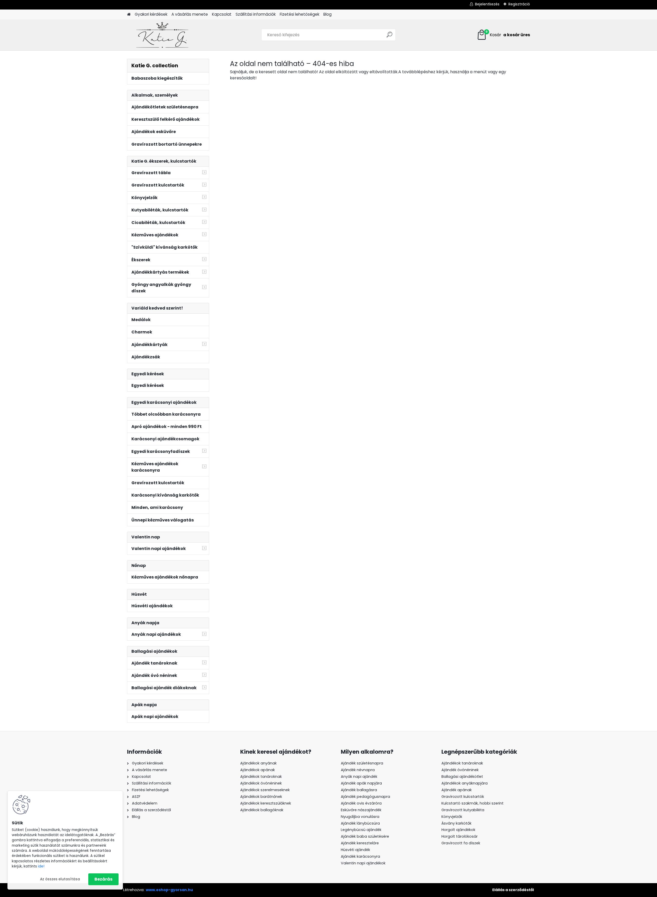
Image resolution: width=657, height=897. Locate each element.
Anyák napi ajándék (359, 776)
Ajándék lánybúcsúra (360, 823)
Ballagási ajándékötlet (462, 776)
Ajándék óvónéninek (460, 769)
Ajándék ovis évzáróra (361, 803)
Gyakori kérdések (151, 14)
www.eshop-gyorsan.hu (169, 889)
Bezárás (103, 879)
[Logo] (162, 35)
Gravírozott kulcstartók (462, 796)
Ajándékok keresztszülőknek (265, 803)
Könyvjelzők (451, 816)
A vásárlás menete (189, 14)
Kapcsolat (221, 14)
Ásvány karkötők (456, 823)
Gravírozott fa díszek (460, 843)
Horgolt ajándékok (458, 829)
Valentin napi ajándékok (363, 863)
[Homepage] (129, 15)
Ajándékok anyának (258, 763)
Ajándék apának (457, 789)
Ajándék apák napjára (361, 783)
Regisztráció (519, 4)
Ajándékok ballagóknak (261, 809)
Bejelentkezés (487, 4)
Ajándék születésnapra (362, 763)
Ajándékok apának (257, 769)
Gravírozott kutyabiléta (462, 809)
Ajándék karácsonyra (360, 856)
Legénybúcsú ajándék (361, 829)
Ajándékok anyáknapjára (464, 783)
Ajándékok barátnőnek (261, 796)
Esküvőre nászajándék (361, 809)
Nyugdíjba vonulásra (360, 816)
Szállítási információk (256, 14)
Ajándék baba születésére (365, 836)
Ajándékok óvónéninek (261, 783)
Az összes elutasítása (60, 879)
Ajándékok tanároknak (261, 776)
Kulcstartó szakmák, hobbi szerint (472, 803)
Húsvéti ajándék (355, 849)
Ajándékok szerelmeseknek (265, 789)
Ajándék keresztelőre (360, 843)
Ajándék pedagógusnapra (365, 796)
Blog (327, 14)
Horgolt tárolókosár (459, 836)
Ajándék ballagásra (359, 789)
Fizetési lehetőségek (299, 14)
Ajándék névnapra (358, 769)
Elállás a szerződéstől (513, 889)
